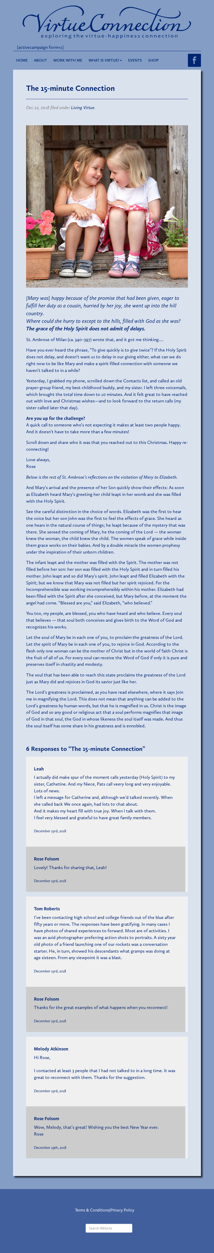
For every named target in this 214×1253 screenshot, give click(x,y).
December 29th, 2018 (50, 1147)
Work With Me (67, 60)
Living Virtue (82, 107)
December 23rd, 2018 (50, 831)
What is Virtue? (103, 60)
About (40, 60)
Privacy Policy (122, 1210)
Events (135, 60)
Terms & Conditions (92, 1210)
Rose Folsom (46, 859)
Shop (153, 60)
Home (22, 60)
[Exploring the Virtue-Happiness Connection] (107, 22)
